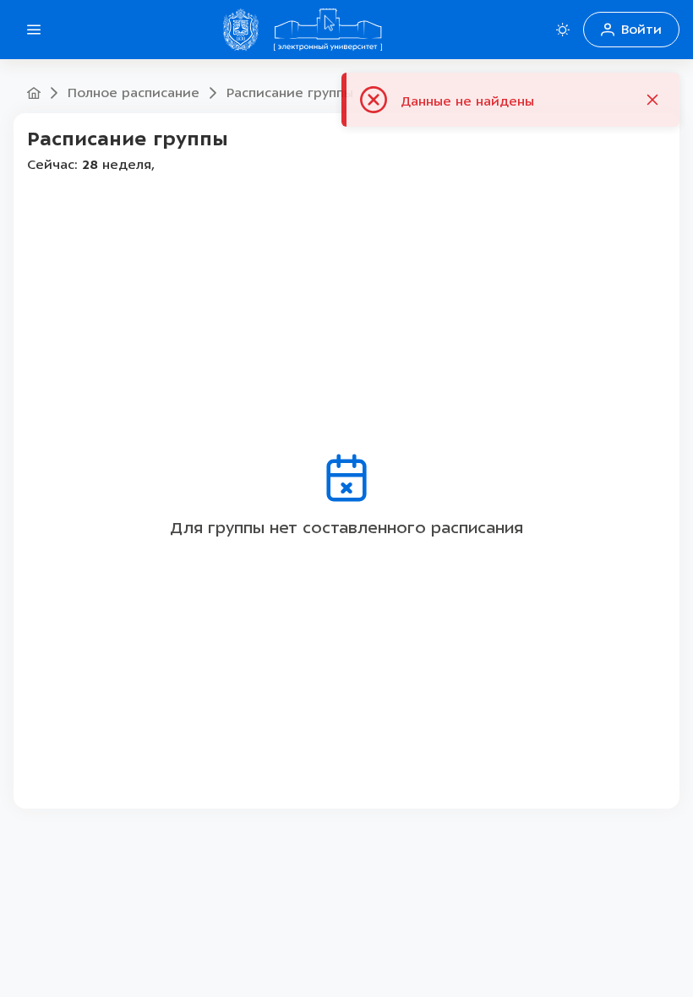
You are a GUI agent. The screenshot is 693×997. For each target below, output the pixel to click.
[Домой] (328, 29)
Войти (641, 29)
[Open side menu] (34, 29)
